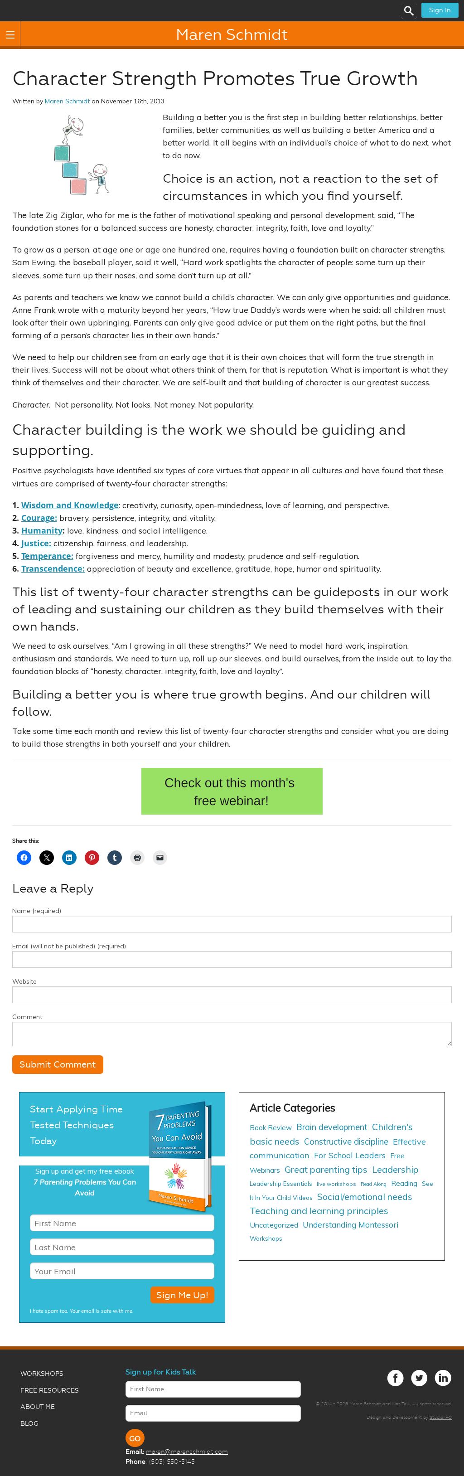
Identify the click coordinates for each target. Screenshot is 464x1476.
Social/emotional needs (364, 1196)
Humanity (42, 530)
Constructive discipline (346, 1141)
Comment (27, 1017)
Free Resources (49, 1390)
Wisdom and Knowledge (70, 505)
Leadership (395, 1169)
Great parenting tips (326, 1169)
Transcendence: (53, 568)
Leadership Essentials (281, 1183)
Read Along (374, 1184)
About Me (37, 1407)
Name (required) (36, 911)
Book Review (271, 1127)
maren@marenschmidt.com (187, 1451)
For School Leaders (350, 1155)
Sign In (440, 10)
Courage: (39, 517)
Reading (404, 1183)
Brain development (331, 1127)
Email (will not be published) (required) (69, 946)
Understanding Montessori (350, 1224)
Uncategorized (274, 1224)
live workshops (336, 1183)
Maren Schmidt (232, 35)
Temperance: (47, 555)
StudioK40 (441, 1417)
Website (24, 981)
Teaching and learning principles (319, 1210)
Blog (29, 1423)
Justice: (37, 543)
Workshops (266, 1238)
